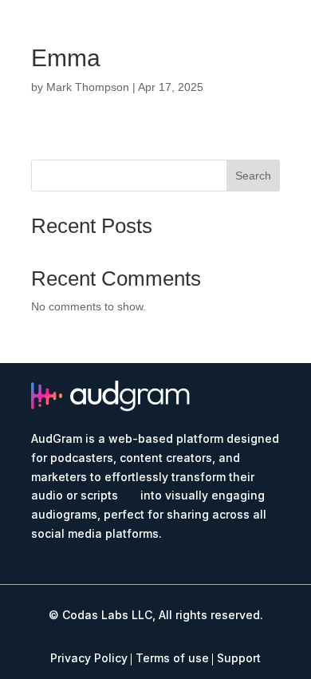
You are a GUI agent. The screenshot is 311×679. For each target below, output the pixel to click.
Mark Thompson (87, 87)
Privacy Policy (89, 658)
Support (239, 658)
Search (253, 175)
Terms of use (172, 658)
